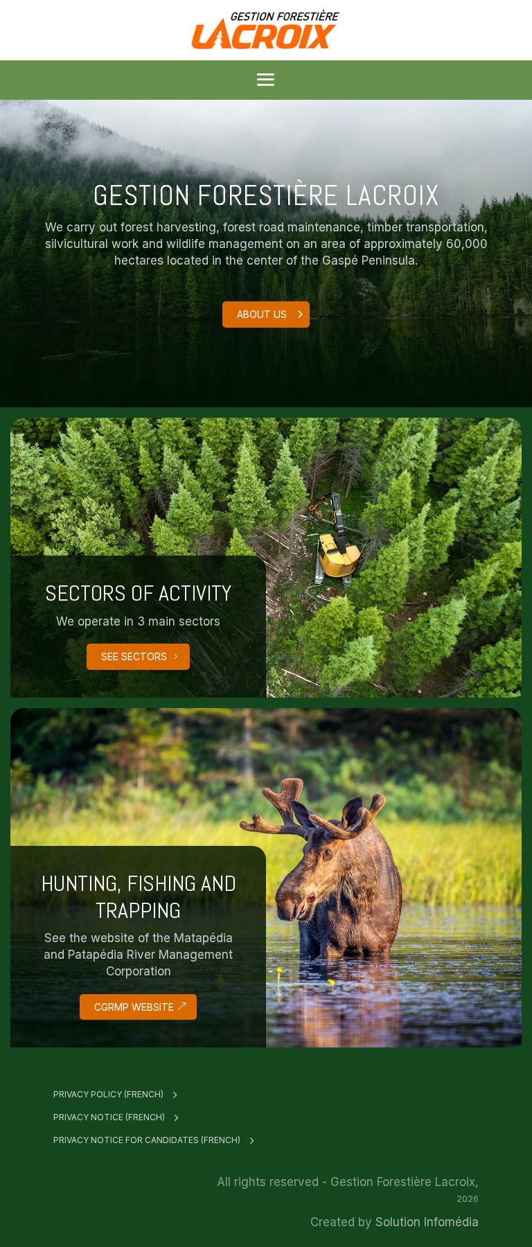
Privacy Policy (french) (108, 1094)
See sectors (134, 656)
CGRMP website (134, 1007)
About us (262, 314)
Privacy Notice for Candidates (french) (146, 1140)
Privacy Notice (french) (109, 1117)
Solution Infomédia (427, 1222)
